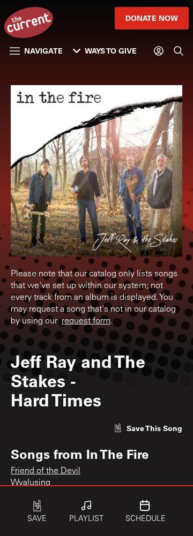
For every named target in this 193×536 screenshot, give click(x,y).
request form (86, 321)
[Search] (178, 50)
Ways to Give (111, 51)
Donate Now (151, 18)
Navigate (43, 51)
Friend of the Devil (45, 471)
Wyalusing (30, 483)
